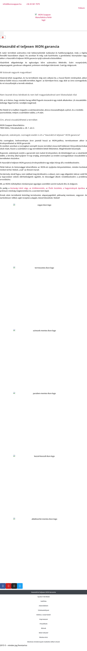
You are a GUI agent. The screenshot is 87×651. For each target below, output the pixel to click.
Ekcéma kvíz (43, 637)
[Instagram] (14, 586)
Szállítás (43, 601)
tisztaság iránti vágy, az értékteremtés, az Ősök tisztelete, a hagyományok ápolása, (47, 188)
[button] (43, 30)
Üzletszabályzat (43, 610)
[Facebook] (3, 586)
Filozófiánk (43, 624)
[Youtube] (8, 586)
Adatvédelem (43, 606)
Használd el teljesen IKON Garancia (43, 592)
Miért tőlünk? (43, 633)
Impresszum (43, 619)
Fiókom (81, 8)
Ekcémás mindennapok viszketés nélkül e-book (43, 642)
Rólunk (43, 628)
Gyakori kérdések (43, 597)
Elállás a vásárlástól (43, 615)
